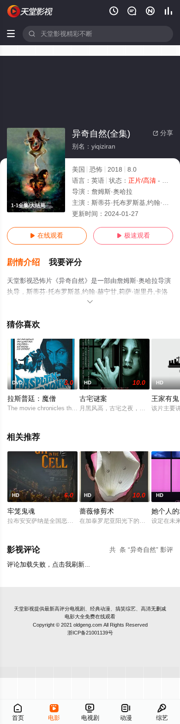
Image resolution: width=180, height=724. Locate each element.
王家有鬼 (165, 398)
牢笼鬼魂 (21, 511)
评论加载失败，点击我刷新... (48, 564)
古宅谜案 (93, 398)
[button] (28, 262)
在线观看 (46, 235)
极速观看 (133, 235)
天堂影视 (24, 608)
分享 (163, 133)
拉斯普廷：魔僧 (31, 398)
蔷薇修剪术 (96, 511)
